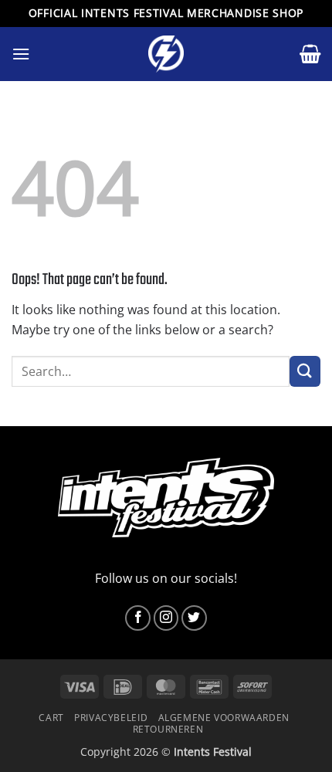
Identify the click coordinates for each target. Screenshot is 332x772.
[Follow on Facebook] (138, 618)
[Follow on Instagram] (166, 618)
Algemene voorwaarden (224, 717)
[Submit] (305, 371)
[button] (21, 54)
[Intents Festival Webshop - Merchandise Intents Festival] (166, 54)
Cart (51, 717)
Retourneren (168, 729)
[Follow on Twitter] (194, 618)
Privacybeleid (110, 717)
